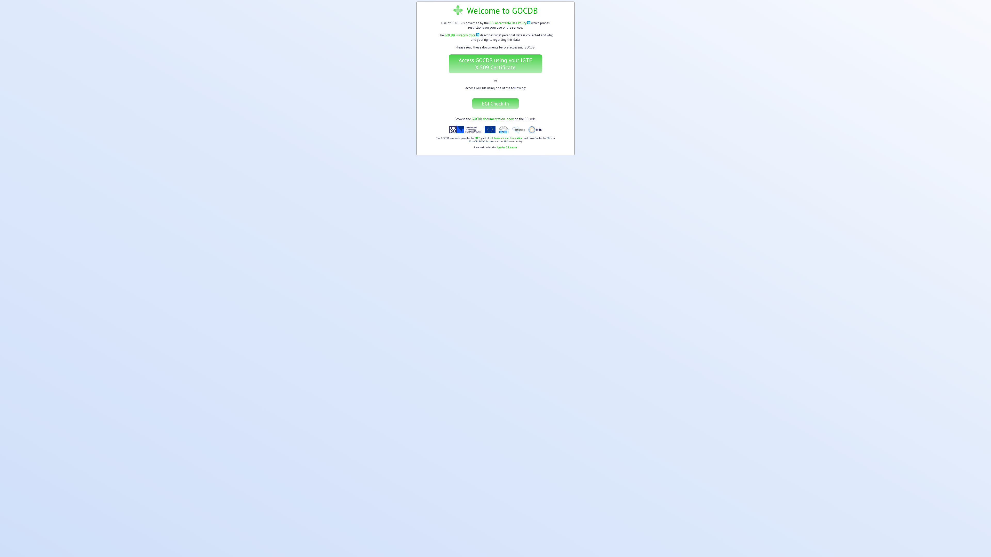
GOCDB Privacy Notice (460, 35)
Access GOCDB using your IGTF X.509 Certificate (495, 63)
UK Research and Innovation (506, 138)
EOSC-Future (486, 141)
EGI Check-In (495, 103)
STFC (477, 138)
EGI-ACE (473, 141)
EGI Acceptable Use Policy (508, 23)
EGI (548, 138)
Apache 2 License (507, 147)
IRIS (506, 141)
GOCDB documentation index (493, 119)
